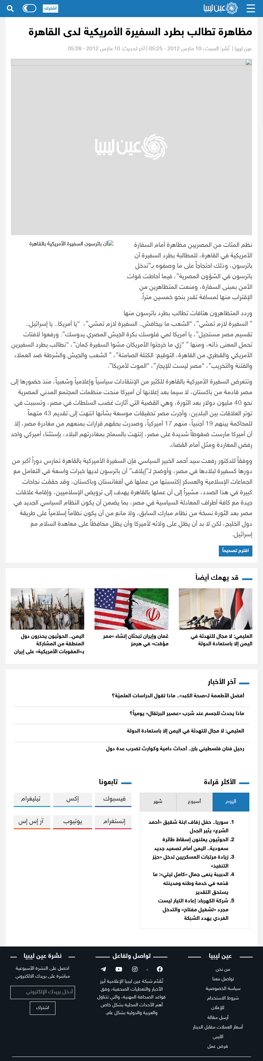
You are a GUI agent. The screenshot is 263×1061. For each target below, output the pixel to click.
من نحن (223, 969)
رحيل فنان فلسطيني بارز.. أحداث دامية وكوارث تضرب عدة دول (175, 749)
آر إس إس (30, 821)
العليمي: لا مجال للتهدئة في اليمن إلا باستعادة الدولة (185, 731)
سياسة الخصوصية (223, 989)
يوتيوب (72, 821)
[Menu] (251, 8)
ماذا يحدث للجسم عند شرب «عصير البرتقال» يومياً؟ (186, 714)
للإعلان (217, 1008)
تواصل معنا (223, 979)
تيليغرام (30, 799)
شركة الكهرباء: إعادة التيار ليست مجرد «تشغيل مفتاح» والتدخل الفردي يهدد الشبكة (193, 910)
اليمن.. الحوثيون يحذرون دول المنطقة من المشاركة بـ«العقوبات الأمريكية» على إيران (49, 644)
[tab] (231, 802)
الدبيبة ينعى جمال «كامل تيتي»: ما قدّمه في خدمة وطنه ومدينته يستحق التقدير (190, 884)
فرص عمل (218, 1046)
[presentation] (231, 802)
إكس (72, 799)
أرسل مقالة (218, 1018)
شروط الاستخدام (223, 998)
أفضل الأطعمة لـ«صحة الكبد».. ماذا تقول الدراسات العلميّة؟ (178, 696)
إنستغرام (114, 821)
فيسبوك (114, 799)
